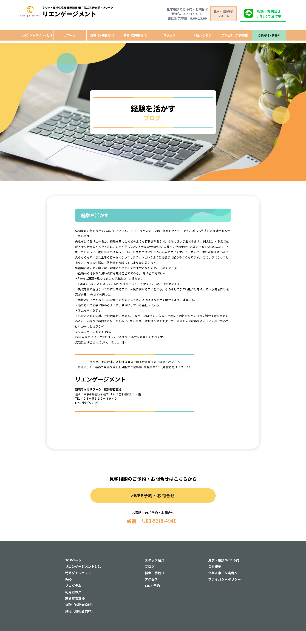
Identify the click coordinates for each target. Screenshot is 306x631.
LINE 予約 (152, 585)
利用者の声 (73, 592)
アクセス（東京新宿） (236, 35)
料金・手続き (202, 35)
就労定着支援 (75, 598)
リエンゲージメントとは (36, 35)
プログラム (73, 585)
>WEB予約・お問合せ (153, 495)
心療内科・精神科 (269, 35)
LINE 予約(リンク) (86, 402)
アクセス (151, 579)
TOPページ (73, 560)
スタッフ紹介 (155, 560)
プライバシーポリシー (224, 579)
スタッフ (169, 35)
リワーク (70, 35)
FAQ (68, 579)
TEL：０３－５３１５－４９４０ (96, 398)
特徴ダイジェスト (78, 572)
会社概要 (214, 566)
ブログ (150, 566)
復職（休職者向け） (103, 35)
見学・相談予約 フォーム (224, 13)
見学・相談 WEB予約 (223, 560)
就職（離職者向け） (136, 35)
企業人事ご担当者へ (223, 572)
